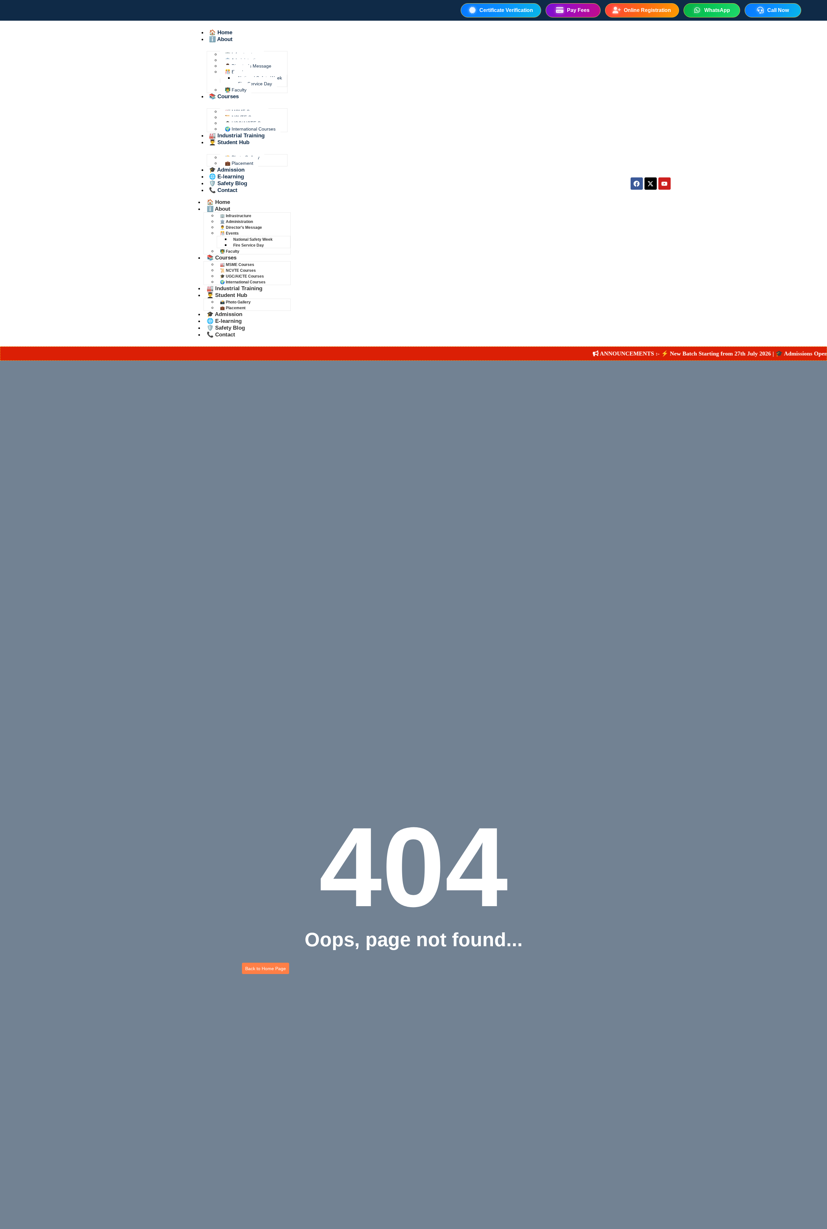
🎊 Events (229, 233)
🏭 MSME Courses (237, 264)
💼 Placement (239, 163)
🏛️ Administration (236, 221)
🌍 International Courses (250, 129)
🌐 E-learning (226, 177)
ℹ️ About (221, 39)
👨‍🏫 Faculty (235, 89)
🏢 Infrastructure (235, 216)
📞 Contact (223, 190)
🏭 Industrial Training (237, 135)
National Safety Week (253, 239)
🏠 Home (220, 32)
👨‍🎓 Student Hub (229, 142)
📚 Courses (224, 96)
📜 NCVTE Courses (238, 270)
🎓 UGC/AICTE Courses (242, 276)
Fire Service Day (255, 83)
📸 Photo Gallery (235, 302)
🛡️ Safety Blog (228, 183)
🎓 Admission (227, 170)
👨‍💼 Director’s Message (241, 227)
